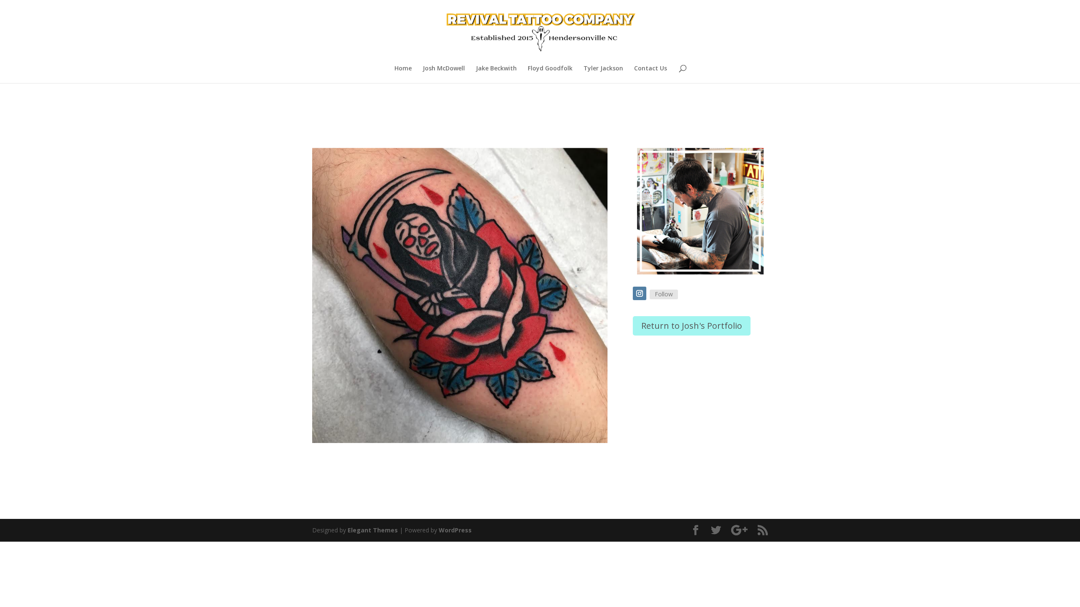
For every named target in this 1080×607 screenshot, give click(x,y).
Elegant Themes (373, 530)
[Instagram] (639, 293)
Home (403, 68)
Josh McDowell (444, 68)
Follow (664, 294)
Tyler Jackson (603, 68)
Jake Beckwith (496, 68)
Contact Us (650, 68)
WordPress (455, 530)
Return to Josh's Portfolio (691, 325)
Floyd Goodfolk (550, 68)
